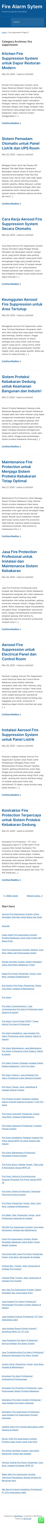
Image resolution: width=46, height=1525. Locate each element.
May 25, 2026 (8, 831)
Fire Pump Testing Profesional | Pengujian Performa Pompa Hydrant (21, 1193)
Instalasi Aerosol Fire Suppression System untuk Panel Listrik (20, 735)
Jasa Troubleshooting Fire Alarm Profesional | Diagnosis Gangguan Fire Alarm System (23, 1354)
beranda (5, 926)
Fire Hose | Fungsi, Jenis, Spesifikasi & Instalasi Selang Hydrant (19, 1088)
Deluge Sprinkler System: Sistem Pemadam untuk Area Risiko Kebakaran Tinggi (22, 963)
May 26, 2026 (8, 577)
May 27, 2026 (8, 397)
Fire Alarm (6, 997)
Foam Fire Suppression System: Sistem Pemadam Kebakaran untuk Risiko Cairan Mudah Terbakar (21, 1242)
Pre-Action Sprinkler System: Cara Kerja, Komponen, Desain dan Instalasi (20, 1452)
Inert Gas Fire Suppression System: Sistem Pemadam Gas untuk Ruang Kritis (21, 1291)
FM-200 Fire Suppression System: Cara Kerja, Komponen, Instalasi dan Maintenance (23, 1228)
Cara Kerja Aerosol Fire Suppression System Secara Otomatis (22, 224)
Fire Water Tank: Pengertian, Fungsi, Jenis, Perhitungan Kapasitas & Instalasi (21, 1216)
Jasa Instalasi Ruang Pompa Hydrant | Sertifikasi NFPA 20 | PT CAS (19, 1330)
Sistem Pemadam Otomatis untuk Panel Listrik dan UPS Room (20, 143)
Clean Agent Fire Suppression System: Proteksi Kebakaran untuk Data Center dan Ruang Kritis (21, 938)
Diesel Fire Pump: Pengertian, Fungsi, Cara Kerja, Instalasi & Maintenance (21, 975)
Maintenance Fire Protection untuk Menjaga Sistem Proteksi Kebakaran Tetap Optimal (19, 471)
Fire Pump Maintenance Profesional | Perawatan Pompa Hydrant (19, 1154)
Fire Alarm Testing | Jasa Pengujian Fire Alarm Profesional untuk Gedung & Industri (21, 1076)
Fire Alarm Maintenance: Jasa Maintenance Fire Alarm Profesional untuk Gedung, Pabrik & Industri (22, 1051)
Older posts (10, 895)
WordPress (18, 1516)
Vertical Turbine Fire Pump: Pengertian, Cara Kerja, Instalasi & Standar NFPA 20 (22, 1464)
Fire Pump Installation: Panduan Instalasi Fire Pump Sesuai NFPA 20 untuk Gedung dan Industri (22, 1140)
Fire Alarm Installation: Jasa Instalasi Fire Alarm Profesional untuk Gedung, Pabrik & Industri (21, 1036)
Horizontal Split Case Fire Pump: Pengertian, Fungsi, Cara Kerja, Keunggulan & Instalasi (22, 1255)
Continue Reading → (11, 123)
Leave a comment (25, 74)
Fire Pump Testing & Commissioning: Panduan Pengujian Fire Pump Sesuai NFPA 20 (22, 1179)
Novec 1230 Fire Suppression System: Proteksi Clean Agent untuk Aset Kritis (19, 1440)
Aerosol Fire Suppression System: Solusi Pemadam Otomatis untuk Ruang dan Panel (22, 915)
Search (40, 22)
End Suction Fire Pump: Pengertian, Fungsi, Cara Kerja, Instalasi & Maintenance (22, 987)
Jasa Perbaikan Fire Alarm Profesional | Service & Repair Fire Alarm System (20, 1342)
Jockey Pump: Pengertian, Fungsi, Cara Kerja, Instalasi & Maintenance (23, 1366)
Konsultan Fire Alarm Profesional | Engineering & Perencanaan (17, 1377)
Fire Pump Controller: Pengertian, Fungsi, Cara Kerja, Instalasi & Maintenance (21, 1115)
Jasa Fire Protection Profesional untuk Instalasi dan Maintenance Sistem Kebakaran (20, 561)
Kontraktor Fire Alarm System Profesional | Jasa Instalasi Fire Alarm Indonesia (21, 1401)
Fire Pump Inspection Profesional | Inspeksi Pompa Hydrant (22, 1127)
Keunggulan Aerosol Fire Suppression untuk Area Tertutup (22, 304)
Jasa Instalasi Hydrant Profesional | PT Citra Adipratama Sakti (22, 1318)
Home (4, 32)
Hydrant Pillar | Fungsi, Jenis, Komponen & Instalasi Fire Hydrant (21, 1279)
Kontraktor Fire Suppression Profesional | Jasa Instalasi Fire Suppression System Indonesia (21, 1415)
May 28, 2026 (8, 235)
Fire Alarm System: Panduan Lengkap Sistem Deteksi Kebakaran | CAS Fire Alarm (22, 1064)
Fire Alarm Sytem (22, 6)
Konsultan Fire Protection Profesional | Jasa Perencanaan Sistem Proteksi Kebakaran (22, 1389)
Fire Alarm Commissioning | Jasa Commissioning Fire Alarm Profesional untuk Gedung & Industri (22, 1009)
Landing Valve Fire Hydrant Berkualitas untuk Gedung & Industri (23, 1428)
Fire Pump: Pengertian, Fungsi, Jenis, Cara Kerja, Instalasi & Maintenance (21, 1205)
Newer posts (35, 895)
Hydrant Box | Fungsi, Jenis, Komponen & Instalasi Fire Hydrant (21, 1267)
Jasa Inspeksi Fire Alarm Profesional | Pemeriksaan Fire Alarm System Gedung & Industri (21, 1304)
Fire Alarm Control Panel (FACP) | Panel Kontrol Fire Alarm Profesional (20, 1023)
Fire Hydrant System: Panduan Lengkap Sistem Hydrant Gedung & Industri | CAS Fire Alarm (22, 1102)
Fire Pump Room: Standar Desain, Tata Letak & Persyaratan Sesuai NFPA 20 (22, 1166)
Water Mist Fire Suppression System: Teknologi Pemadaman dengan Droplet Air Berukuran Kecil (21, 1477)
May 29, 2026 (8, 74)
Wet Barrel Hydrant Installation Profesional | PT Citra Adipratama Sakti (22, 1491)
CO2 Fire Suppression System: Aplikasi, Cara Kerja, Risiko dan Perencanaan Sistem (22, 951)
